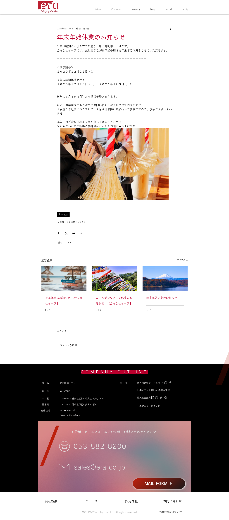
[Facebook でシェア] (58, 233)
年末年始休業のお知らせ (161, 297)
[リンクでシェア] (81, 233)
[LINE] (165, 397)
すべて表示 (182, 260)
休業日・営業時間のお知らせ (71, 222)
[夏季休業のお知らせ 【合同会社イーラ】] (63, 278)
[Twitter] (161, 397)
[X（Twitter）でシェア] (65, 233)
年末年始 (63, 214)
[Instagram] (156, 397)
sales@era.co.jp (99, 467)
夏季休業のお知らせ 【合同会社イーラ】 (63, 300)
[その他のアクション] (170, 29)
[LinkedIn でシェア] (73, 233)
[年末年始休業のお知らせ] (165, 278)
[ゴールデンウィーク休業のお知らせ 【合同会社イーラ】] (114, 278)
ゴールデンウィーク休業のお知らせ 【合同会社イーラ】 (114, 300)
